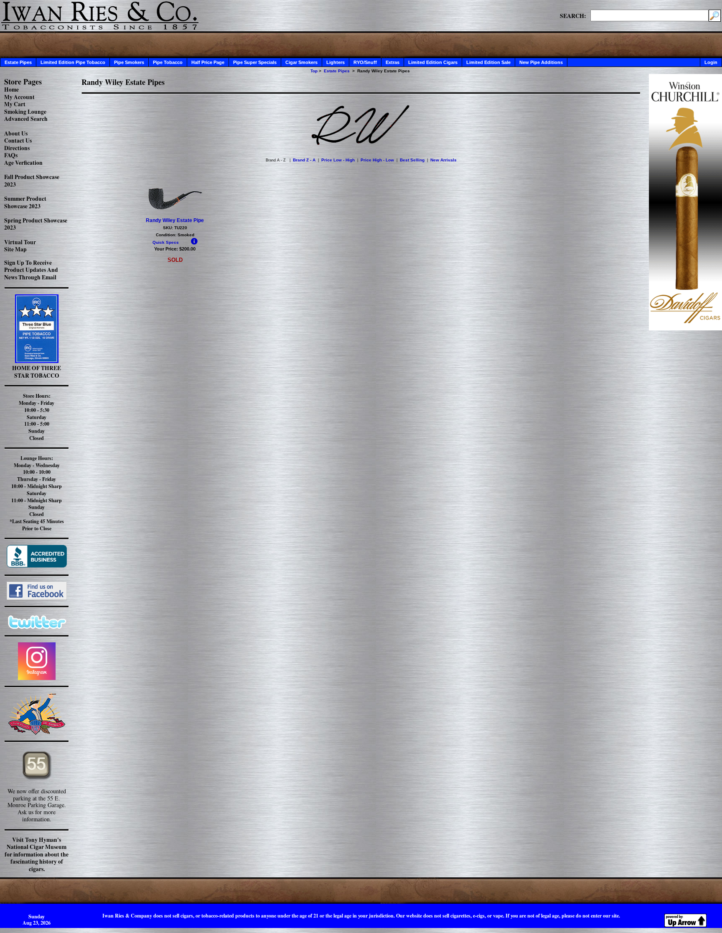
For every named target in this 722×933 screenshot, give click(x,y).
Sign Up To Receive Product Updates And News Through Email (31, 269)
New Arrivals (443, 160)
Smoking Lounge (25, 111)
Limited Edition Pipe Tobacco (73, 62)
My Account (19, 97)
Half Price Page (207, 62)
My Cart (14, 104)
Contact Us (18, 140)
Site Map (15, 249)
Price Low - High (338, 160)
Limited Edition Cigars (433, 62)
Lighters (335, 62)
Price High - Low (377, 160)
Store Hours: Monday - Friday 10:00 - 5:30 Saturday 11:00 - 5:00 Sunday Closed (36, 417)
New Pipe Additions (541, 62)
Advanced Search (26, 119)
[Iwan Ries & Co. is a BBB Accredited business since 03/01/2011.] (37, 565)
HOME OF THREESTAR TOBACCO (36, 372)
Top (314, 71)
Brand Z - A (304, 160)
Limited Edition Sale (488, 62)
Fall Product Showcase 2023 (31, 181)
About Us (16, 133)
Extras (392, 62)
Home (11, 89)
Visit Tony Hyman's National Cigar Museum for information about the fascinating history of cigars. (37, 854)
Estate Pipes (18, 62)
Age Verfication (23, 162)
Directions (17, 148)
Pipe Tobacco (168, 62)
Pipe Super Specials (255, 62)
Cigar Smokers (301, 62)
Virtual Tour (20, 242)
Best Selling (412, 160)
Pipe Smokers (129, 62)
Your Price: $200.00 (175, 248)
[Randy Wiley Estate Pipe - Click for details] (175, 209)
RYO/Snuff (365, 62)
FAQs (11, 155)
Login (710, 62)
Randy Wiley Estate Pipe (175, 220)
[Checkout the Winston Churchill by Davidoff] (685, 328)
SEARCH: (573, 15)
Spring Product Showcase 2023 (35, 224)
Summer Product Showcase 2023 (25, 202)
